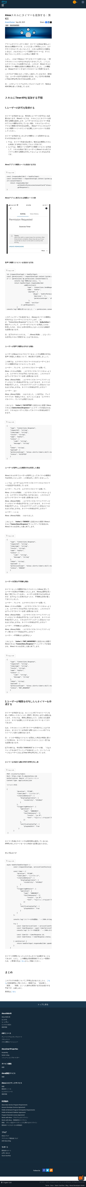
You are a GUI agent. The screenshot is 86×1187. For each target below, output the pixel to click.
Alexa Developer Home (76, 1185)
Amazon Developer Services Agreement (13, 1107)
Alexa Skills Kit (6, 1017)
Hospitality (5, 1052)
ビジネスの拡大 (6, 1024)
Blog (67, 1185)
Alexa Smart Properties (10, 1049)
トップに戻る (43, 1004)
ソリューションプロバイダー (10, 1057)
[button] (7, 1182)
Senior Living (5, 1055)
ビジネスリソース (7, 1091)
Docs (52, 1185)
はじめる (4, 1019)
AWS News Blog (6, 1141)
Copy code (10, 172)
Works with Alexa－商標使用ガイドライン (14, 1120)
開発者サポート (6, 1150)
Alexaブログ (5, 1136)
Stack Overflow (6, 1155)
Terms (47, 1185)
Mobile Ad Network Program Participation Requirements (18, 1110)
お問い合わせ (6, 1153)
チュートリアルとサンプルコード (12, 1037)
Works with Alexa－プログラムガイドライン (15, 1117)
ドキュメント (6, 1039)
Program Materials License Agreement (13, 1115)
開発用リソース (6, 1089)
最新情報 (4, 1027)
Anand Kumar (10, 22)
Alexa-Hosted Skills (14, 25)
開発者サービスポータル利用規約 (12, 1125)
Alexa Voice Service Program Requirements (14, 1105)
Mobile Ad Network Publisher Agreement (14, 1112)
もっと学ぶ (5, 1022)
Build (7, 25)
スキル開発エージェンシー (10, 1042)
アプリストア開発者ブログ (10, 1138)
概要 (3, 1067)
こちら (22, 961)
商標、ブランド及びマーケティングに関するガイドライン (19, 1122)
